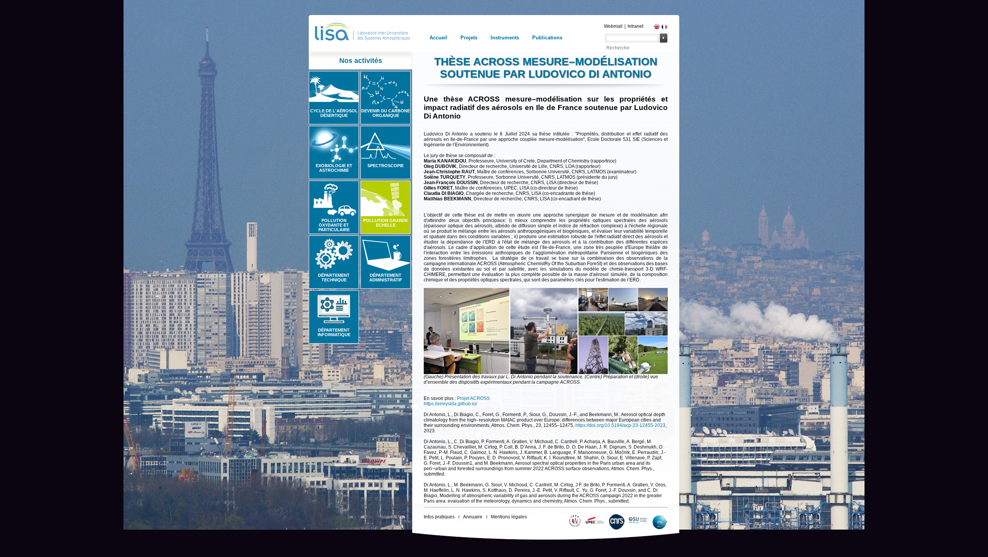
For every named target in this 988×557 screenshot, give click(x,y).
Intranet (635, 26)
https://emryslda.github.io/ (450, 403)
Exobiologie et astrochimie (334, 168)
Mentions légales (509, 517)
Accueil (438, 38)
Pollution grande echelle (385, 222)
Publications (547, 38)
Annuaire (472, 517)
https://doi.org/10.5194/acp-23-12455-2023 (620, 425)
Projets (468, 38)
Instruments (505, 38)
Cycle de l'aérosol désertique (334, 113)
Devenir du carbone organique (385, 113)
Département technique (334, 277)
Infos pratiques (439, 517)
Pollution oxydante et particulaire (334, 225)
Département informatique (334, 332)
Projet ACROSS (473, 398)
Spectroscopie (385, 165)
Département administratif (385, 277)
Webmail (613, 26)
